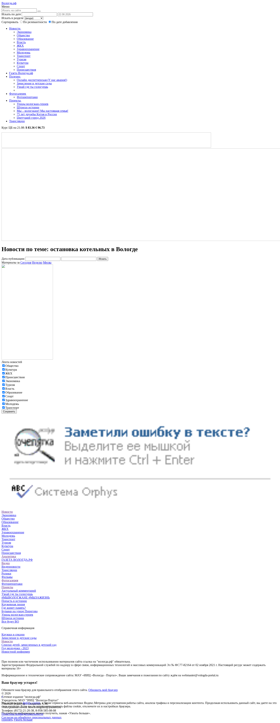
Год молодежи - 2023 (15, 648)
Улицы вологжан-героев (32, 104)
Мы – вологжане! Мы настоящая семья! (42, 110)
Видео (6, 563)
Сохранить (9, 411)
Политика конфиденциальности (22, 714)
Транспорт (23, 56)
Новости (15, 28)
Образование (25, 38)
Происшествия (26, 69)
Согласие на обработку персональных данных (32, 717)
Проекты (15, 100)
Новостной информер (16, 651)
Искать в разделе (12, 18)
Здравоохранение (28, 49)
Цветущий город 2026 (31, 117)
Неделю (37, 262)
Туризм (21, 59)
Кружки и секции (13, 634)
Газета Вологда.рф (21, 73)
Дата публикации (13, 258)
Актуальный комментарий (19, 590)
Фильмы (7, 577)
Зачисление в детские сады (34, 83)
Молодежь (23, 52)
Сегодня (25, 262)
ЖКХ (20, 45)
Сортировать (10, 22)
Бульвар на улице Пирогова (20, 611)
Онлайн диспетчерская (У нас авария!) (42, 80)
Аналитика (9, 556)
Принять (7, 719)
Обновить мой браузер (103, 690)
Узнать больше (23, 719)
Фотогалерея (17, 93)
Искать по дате (11, 14)
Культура (22, 62)
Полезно (15, 76)
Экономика (24, 32)
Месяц (47, 262)
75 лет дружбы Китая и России (37, 114)
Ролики (6, 573)
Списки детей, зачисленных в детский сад (29, 644)
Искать (103, 258)
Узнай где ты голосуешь (32, 86)
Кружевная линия (13, 604)
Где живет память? (14, 607)
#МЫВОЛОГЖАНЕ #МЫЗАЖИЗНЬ (26, 597)
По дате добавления (65, 22)
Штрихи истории (28, 107)
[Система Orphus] (140, 505)
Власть (21, 42)
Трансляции (17, 121)
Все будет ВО (10, 621)
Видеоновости (11, 566)
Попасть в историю (14, 601)
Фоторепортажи (27, 97)
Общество (23, 35)
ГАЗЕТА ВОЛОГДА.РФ (17, 559)
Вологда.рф (9, 3)
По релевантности (35, 22)
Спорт (21, 66)
